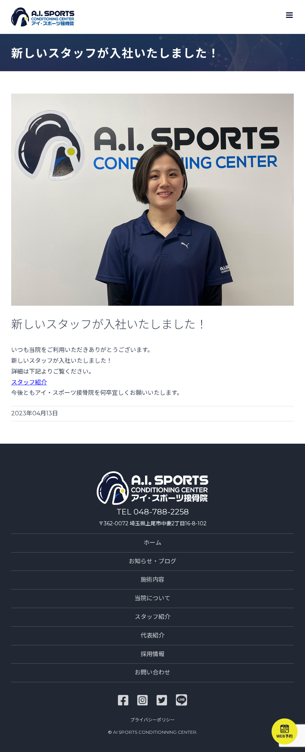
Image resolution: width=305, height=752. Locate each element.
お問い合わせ (152, 672)
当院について (152, 598)
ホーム (152, 542)
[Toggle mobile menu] (290, 15)
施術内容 (152, 579)
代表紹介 (152, 635)
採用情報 (152, 654)
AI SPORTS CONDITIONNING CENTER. (155, 732)
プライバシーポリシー (152, 720)
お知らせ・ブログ (152, 561)
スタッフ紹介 (29, 382)
